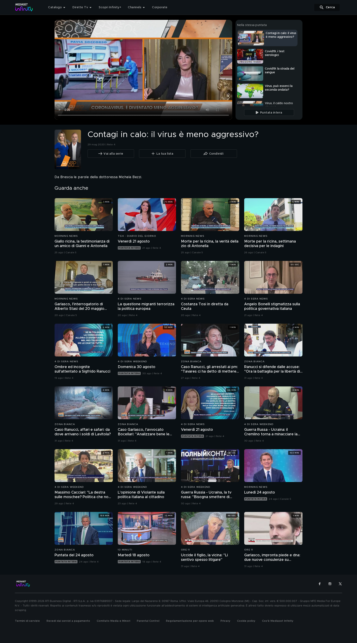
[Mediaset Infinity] (24, 7)
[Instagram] (330, 584)
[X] (340, 584)
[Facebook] (319, 584)
